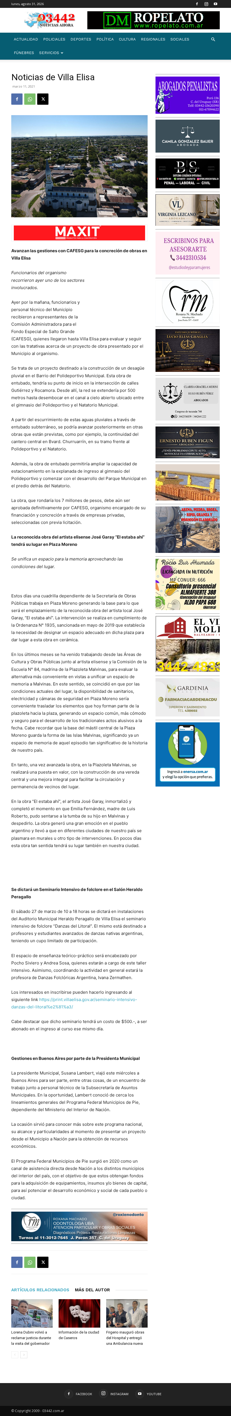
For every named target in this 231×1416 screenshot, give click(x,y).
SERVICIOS (49, 53)
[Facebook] (197, 4)
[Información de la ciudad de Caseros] (79, 1313)
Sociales (179, 39)
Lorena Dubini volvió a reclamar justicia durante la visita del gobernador (31, 1338)
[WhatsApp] (29, 99)
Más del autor (92, 1289)
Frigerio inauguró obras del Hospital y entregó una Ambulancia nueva (125, 1338)
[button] (213, 39)
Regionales (153, 39)
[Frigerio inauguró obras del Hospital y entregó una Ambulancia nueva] (127, 1313)
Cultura (127, 39)
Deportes (80, 39)
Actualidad (26, 39)
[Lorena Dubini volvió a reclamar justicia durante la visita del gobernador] (32, 1313)
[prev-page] (14, 1354)
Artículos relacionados (40, 1289)
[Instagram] (206, 4)
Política (105, 39)
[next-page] (23, 1354)
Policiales (54, 39)
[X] (42, 99)
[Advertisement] (119, 299)
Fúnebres (24, 53)
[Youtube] (215, 4)
